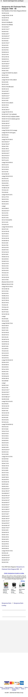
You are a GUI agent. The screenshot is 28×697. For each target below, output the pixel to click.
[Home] (1, 1)
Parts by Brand (9, 687)
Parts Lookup (18, 687)
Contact (14, 690)
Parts (1, 687)
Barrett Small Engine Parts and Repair (13, 1)
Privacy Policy (15, 688)
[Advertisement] (14, 636)
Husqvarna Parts (6, 603)
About (22, 688)
